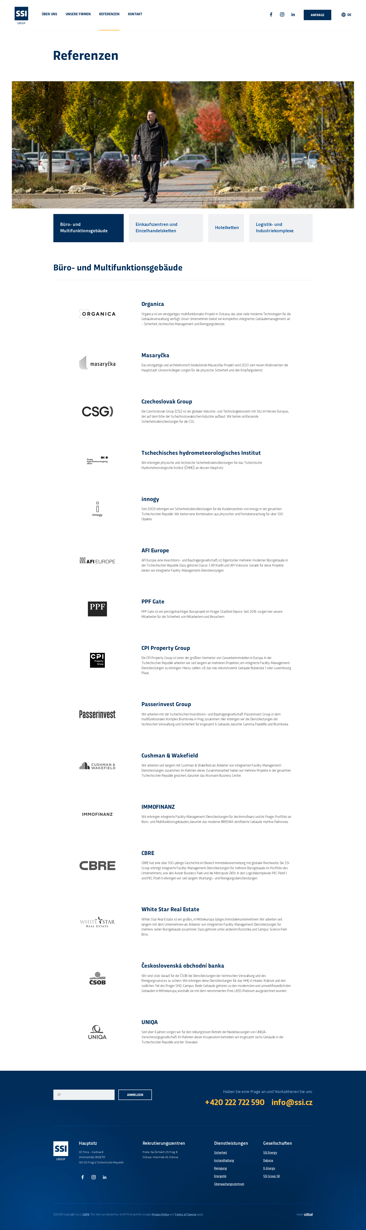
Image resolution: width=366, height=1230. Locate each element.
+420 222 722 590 (234, 1103)
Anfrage (317, 15)
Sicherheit (220, 1152)
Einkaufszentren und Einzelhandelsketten (156, 227)
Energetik (220, 1176)
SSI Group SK (271, 1176)
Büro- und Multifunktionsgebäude (84, 227)
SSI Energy (270, 1152)
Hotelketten (227, 228)
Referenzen (109, 14)
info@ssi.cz (292, 1103)
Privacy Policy (160, 1214)
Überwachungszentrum (229, 1184)
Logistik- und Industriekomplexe (275, 227)
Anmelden (135, 1095)
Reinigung (220, 1168)
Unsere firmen (78, 14)
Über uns (49, 14)
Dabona (268, 1160)
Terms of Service (185, 1214)
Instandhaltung (224, 1160)
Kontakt (135, 14)
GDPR (86, 1214)
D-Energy (269, 1168)
